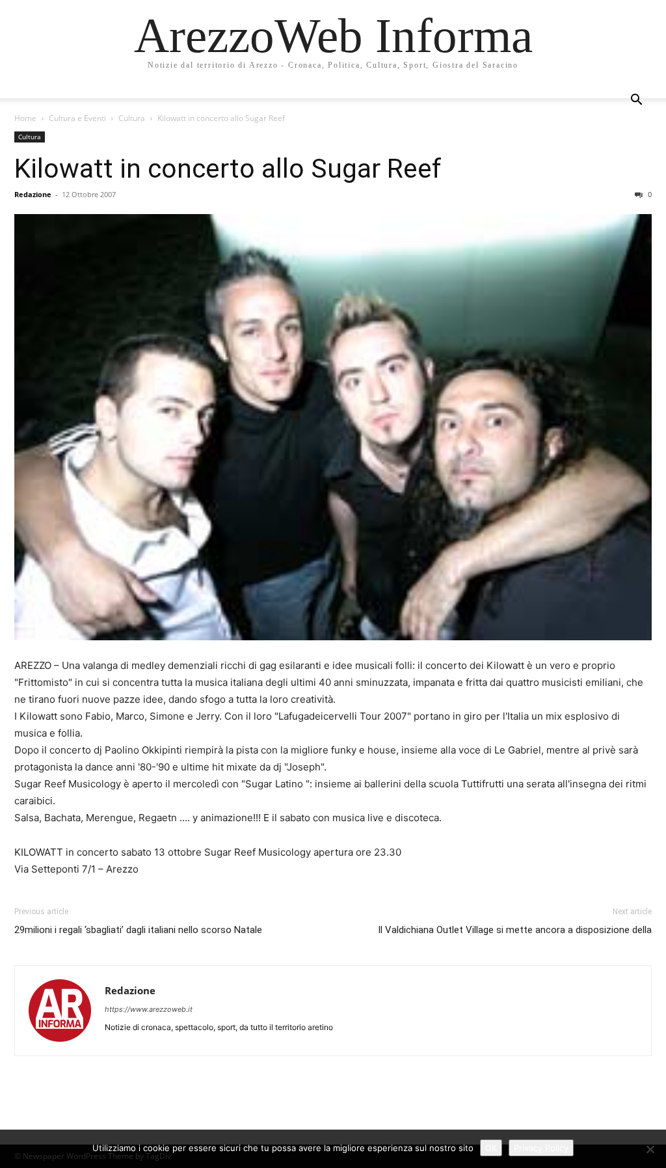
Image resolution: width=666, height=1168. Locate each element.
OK (491, 1148)
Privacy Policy (541, 1148)
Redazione (32, 194)
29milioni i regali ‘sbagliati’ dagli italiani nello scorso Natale (138, 930)
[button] (636, 101)
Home (25, 118)
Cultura (131, 118)
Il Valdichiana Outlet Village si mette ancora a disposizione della (515, 930)
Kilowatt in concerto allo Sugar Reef (228, 168)
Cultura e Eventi (77, 118)
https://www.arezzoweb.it (149, 1009)
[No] (649, 1149)
